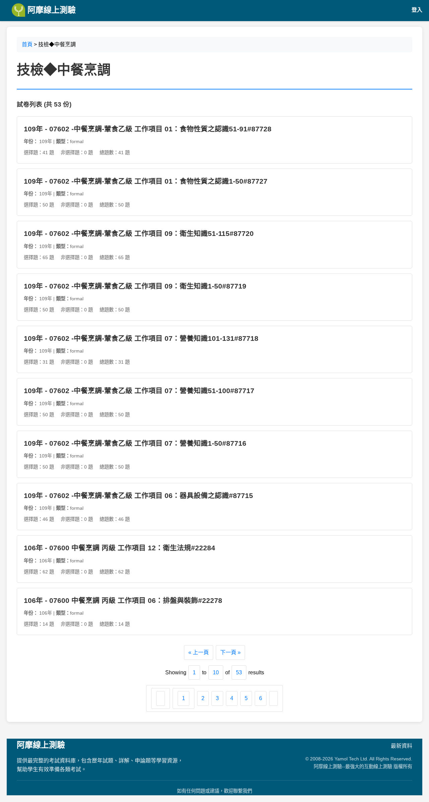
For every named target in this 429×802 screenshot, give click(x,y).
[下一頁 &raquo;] (273, 698)
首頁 (27, 44)
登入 (417, 10)
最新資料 (401, 746)
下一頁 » (230, 652)
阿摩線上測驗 (50, 9)
